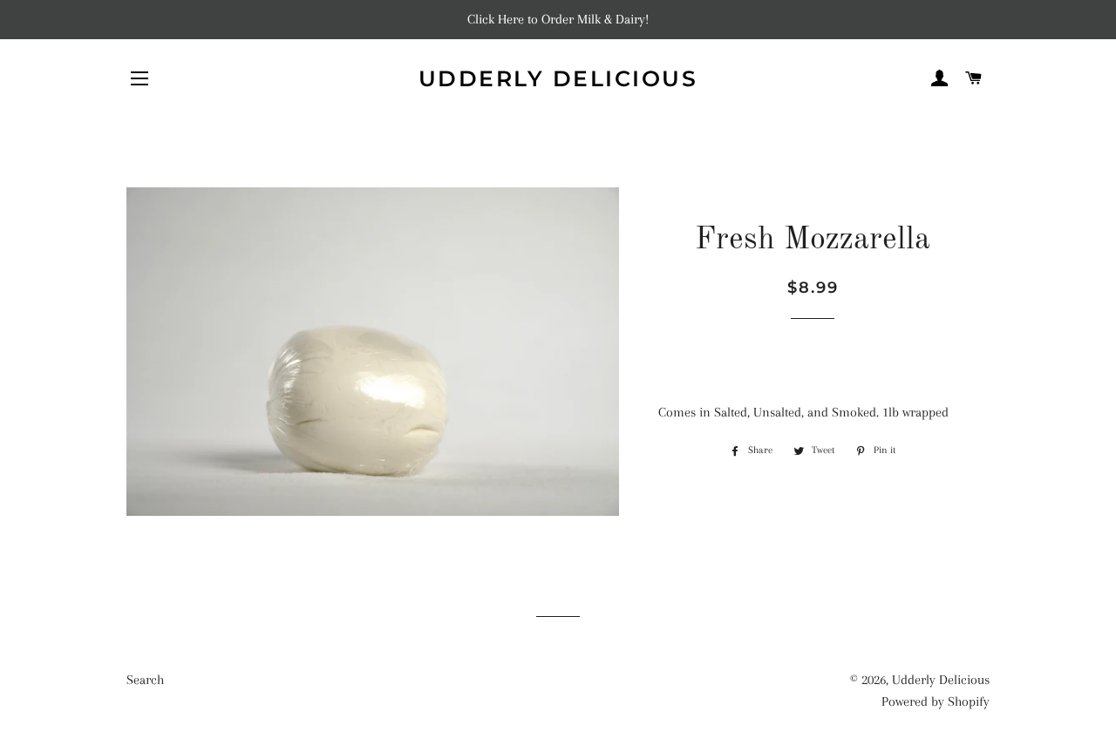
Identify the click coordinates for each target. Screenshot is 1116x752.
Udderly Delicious (558, 78)
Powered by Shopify (935, 701)
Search (145, 680)
